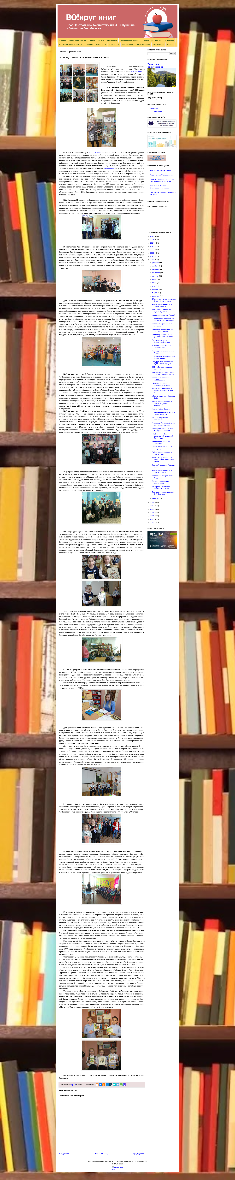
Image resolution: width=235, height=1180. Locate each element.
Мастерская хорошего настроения (136, 44)
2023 (152, 246)
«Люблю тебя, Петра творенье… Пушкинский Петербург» (162, 436)
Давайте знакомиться (77, 40)
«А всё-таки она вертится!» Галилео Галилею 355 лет (163, 373)
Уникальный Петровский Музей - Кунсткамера (161, 311)
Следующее (64, 1154)
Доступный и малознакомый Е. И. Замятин (163, 493)
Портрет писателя (96, 40)
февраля (156, 296)
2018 (152, 502)
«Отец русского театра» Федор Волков (161, 346)
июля (154, 279)
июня (154, 283)
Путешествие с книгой (152, 40)
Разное (170, 44)
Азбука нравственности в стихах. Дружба (162, 471)
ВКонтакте (154, 108)
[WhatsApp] (121, 1084)
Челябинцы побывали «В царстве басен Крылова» (163, 336)
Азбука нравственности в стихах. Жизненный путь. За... (163, 391)
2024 (152, 243)
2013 (152, 519)
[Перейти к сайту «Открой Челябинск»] (161, 147)
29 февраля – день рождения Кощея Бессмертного (164, 300)
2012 (152, 523)
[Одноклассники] (103, 1084)
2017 (152, 506)
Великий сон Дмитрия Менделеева (160, 482)
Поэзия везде (158, 44)
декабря (155, 263)
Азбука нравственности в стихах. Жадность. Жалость (162, 404)
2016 (152, 509)
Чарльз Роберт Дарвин (161, 409)
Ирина (73, 1085)
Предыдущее (138, 1154)
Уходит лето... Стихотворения (162, 175)
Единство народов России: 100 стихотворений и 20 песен (162, 180)
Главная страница (101, 1154)
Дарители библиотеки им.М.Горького (160, 379)
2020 (152, 256)
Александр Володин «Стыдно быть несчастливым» (163, 424)
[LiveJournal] (110, 1084)
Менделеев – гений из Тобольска (161, 442)
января (155, 498)
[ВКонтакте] (100, 1084)
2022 (152, 250)
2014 (152, 516)
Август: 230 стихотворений (160, 170)
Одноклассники (156, 111)
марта (155, 293)
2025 (152, 240)
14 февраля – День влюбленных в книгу (161, 384)
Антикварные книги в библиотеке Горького (161, 341)
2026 (152, 236)
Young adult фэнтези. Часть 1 (163, 315)
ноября (155, 266)
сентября (156, 273)
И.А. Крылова (95, 152)
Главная (62, 40)
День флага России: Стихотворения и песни (159, 187)
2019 (152, 260)
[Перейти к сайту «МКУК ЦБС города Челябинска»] (161, 127)
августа (155, 276)
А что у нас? (114, 44)
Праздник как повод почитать (71, 44)
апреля (155, 289)
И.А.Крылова (136, 72)
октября (155, 269)
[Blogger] (97, 1084)
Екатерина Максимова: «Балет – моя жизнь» (161, 488)
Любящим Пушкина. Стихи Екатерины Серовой (162, 429)
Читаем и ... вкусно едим (96, 44)
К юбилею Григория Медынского (160, 419)
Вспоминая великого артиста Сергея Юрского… (163, 413)
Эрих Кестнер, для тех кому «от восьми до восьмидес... (164, 319)
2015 (152, 512)
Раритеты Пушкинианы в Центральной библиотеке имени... (163, 460)
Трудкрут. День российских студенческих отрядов (162, 363)
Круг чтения (112, 40)
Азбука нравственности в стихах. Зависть (162, 305)
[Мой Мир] (107, 1084)
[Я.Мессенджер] (114, 1084)
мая (154, 286)
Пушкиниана (169, 40)
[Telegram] (117, 1084)
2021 (152, 253)
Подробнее (109, 168)
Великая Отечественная (130, 40)
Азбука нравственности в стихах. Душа (162, 453)
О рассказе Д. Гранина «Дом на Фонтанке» (163, 357)
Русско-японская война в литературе (162, 448)
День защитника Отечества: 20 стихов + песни (163, 330)
